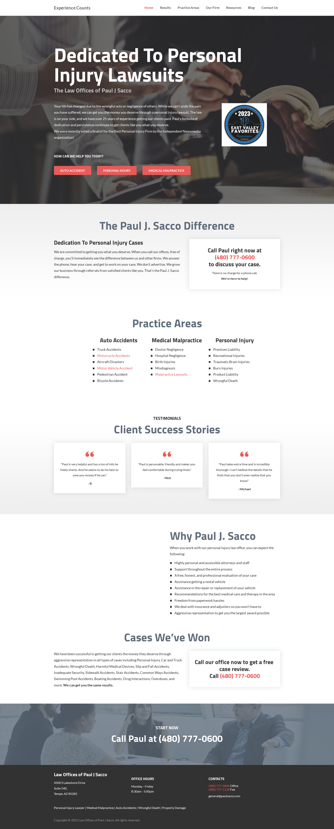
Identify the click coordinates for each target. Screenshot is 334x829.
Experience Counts (72, 7)
